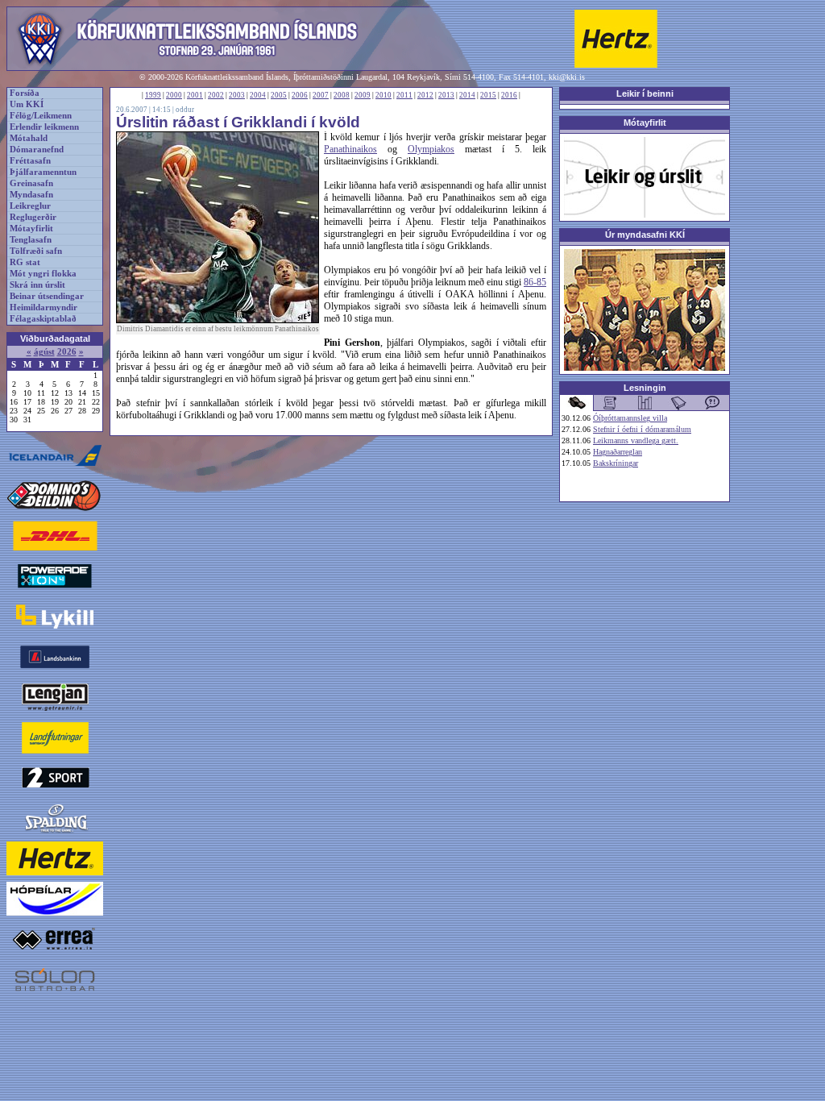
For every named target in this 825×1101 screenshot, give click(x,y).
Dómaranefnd (37, 149)
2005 (279, 95)
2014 (467, 95)
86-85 (535, 282)
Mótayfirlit (31, 228)
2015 (488, 95)
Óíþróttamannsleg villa (630, 417)
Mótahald (29, 138)
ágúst (44, 351)
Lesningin (645, 388)
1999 (153, 95)
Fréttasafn (30, 160)
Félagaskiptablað (43, 318)
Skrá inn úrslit (37, 284)
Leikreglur (30, 206)
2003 (237, 95)
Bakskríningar (615, 463)
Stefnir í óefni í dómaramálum (642, 429)
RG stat (25, 262)
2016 (509, 95)
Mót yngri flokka (43, 273)
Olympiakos (431, 149)
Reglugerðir (33, 217)
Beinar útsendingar (47, 296)
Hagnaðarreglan (617, 451)
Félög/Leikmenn (41, 115)
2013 (446, 95)
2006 (300, 95)
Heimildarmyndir (43, 307)
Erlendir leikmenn (44, 127)
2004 (258, 95)
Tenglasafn (31, 239)
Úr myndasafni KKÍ (645, 234)
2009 (362, 95)
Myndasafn (31, 194)
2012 (425, 95)
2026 (67, 351)
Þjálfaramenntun (43, 172)
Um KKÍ (27, 104)
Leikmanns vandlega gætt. (635, 440)
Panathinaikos (350, 149)
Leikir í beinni (645, 93)
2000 (174, 95)
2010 (383, 95)
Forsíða (24, 93)
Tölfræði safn (36, 251)
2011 (404, 95)
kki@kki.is (567, 77)
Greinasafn (31, 183)
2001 (195, 95)
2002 (216, 95)
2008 (342, 95)
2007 (321, 95)
